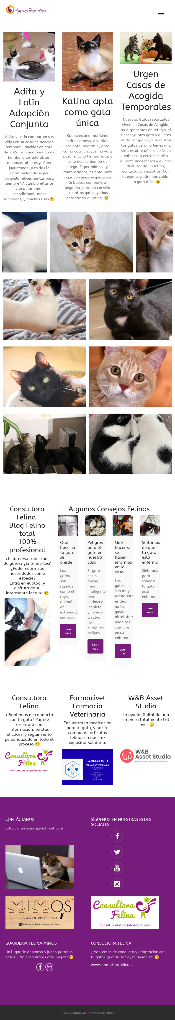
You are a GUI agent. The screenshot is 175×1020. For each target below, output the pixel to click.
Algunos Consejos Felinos (109, 509)
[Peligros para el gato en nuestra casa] (95, 525)
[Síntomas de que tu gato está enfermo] (150, 525)
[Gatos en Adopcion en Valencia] (25, 9)
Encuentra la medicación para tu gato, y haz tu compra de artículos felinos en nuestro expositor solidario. (88, 732)
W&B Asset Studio (145, 702)
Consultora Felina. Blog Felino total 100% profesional (27, 529)
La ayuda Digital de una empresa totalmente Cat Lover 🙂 (145, 719)
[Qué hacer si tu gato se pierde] (68, 525)
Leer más (68, 631)
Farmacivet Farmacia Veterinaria (88, 706)
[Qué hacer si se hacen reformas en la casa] (123, 525)
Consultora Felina (29, 702)
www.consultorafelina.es (112, 964)
